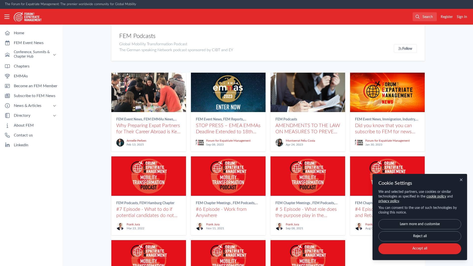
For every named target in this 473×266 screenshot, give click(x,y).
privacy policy (388, 201)
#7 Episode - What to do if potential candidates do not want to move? (148, 176)
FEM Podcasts (286, 119)
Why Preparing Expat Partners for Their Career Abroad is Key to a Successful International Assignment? (148, 92)
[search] (425, 16)
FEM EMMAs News (158, 119)
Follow (407, 48)
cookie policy (436, 196)
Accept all (419, 248)
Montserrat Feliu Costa (300, 140)
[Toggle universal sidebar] (7, 17)
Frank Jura (133, 224)
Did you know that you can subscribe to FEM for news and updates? (387, 92)
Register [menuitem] (447, 17)
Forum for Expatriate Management (228, 140)
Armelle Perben (136, 140)
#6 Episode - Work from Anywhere (228, 176)
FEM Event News (129, 119)
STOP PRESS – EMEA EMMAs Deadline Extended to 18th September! (228, 92)
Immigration (391, 119)
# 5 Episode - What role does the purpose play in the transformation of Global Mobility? (307, 176)
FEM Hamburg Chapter (156, 203)
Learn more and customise (420, 224)
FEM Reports (233, 119)
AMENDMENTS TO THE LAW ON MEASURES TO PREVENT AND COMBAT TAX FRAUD (307, 92)
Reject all (420, 236)
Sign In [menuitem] (462, 17)
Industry (409, 119)
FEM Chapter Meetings (213, 203)
